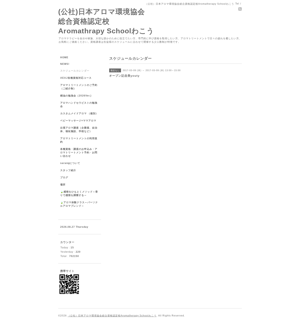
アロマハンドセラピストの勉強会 (78, 104)
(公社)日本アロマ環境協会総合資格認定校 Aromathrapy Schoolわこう (106, 21)
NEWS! (64, 64)
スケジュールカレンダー (74, 70)
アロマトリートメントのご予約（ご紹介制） (78, 87)
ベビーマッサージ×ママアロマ (78, 120)
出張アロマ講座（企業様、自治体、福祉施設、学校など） (78, 129)
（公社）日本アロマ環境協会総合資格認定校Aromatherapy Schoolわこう (112, 315)
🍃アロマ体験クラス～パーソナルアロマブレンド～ (79, 204)
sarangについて (70, 163)
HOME (64, 57)
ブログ (64, 177)
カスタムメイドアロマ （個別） (79, 113)
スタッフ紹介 (68, 170)
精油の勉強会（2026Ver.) (75, 95)
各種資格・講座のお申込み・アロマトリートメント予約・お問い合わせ (78, 152)
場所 (63, 184)
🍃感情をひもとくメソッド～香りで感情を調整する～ (79, 193)
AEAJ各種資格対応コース (76, 77)
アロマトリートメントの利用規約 (78, 140)
